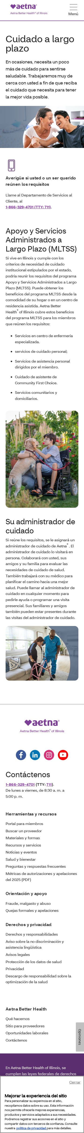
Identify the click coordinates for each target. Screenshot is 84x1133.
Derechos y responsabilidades (32, 934)
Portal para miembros (24, 823)
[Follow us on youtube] (63, 755)
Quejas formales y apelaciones (32, 910)
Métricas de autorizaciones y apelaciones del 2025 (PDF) (41, 876)
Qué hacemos (18, 1018)
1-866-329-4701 (20, 784)
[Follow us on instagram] (49, 755)
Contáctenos (16, 1040)
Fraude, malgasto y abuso (28, 903)
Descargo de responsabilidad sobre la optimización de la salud (38, 978)
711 (49, 784)
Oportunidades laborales (27, 1032)
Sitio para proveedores (25, 1025)
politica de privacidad (31, 1128)
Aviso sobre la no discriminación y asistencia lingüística (35, 944)
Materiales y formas (23, 837)
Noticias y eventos (21, 852)
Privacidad (15, 968)
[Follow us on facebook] (21, 755)
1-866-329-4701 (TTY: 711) (28, 206)
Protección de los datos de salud (34, 961)
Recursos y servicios (23, 845)
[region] (42, 1104)
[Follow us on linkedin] (35, 755)
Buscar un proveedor (24, 830)
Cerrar (74, 1082)
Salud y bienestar (21, 859)
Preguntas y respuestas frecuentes (36, 866)
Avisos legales (18, 954)
